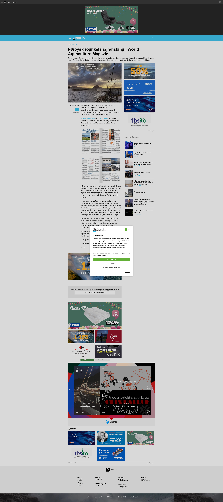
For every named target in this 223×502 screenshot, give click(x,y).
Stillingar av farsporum (111, 267)
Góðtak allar (111, 259)
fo (126, 229)
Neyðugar (111, 263)
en (129, 229)
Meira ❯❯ (127, 272)
